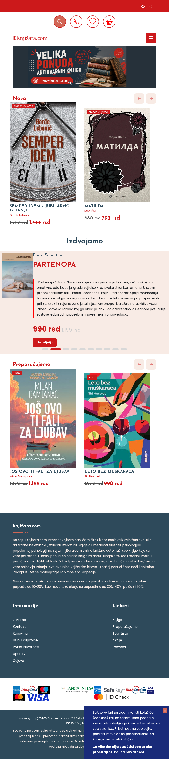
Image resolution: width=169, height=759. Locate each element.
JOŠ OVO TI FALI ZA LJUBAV (39, 472)
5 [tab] (82, 349)
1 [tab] (78, 83)
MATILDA (94, 206)
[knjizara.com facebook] (143, 6)
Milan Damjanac (21, 476)
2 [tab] (88, 83)
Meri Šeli (90, 211)
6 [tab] (91, 349)
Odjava (18, 660)
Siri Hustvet (92, 476)
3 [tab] (66, 349)
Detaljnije (44, 342)
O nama (19, 619)
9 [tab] (115, 349)
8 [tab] (107, 349)
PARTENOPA (54, 265)
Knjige (117, 619)
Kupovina (20, 633)
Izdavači (119, 647)
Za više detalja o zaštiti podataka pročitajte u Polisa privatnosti (123, 749)
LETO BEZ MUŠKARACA (109, 472)
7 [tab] (99, 349)
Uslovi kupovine (25, 640)
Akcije (117, 640)
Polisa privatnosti (26, 647)
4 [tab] (74, 349)
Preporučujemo (31, 364)
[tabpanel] (84, 67)
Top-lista (120, 633)
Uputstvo (20, 653)
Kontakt (19, 626)
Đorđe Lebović (20, 215)
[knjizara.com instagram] (150, 6)
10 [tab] (124, 349)
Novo (19, 98)
